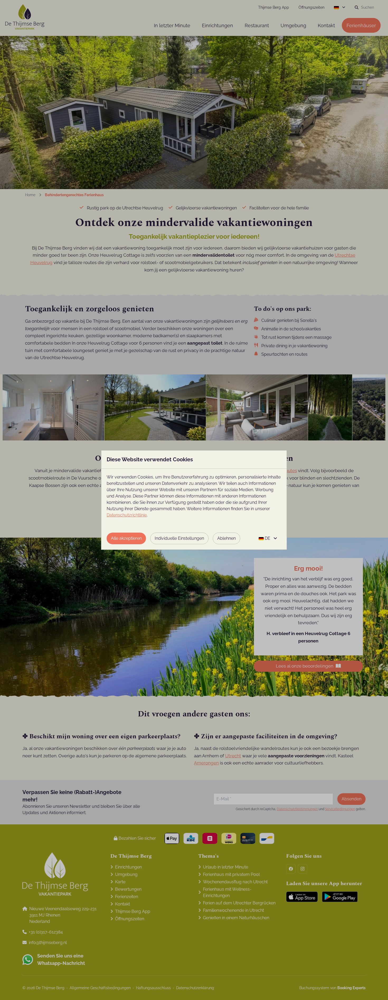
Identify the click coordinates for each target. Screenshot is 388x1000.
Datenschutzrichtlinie (127, 515)
